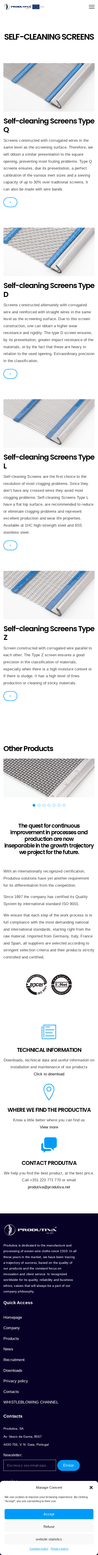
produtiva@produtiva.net (49, 1187)
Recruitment (14, 1360)
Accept (49, 1514)
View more (49, 1127)
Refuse (49, 1527)
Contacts (11, 1392)
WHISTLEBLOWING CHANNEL (30, 1402)
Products (11, 1338)
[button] (91, 1487)
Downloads (13, 1370)
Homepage (12, 1317)
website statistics (49, 1539)
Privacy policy (59, 1548)
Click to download (49, 1074)
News (8, 1349)
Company (11, 1328)
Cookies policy (39, 1548)
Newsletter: (12, 1455)
